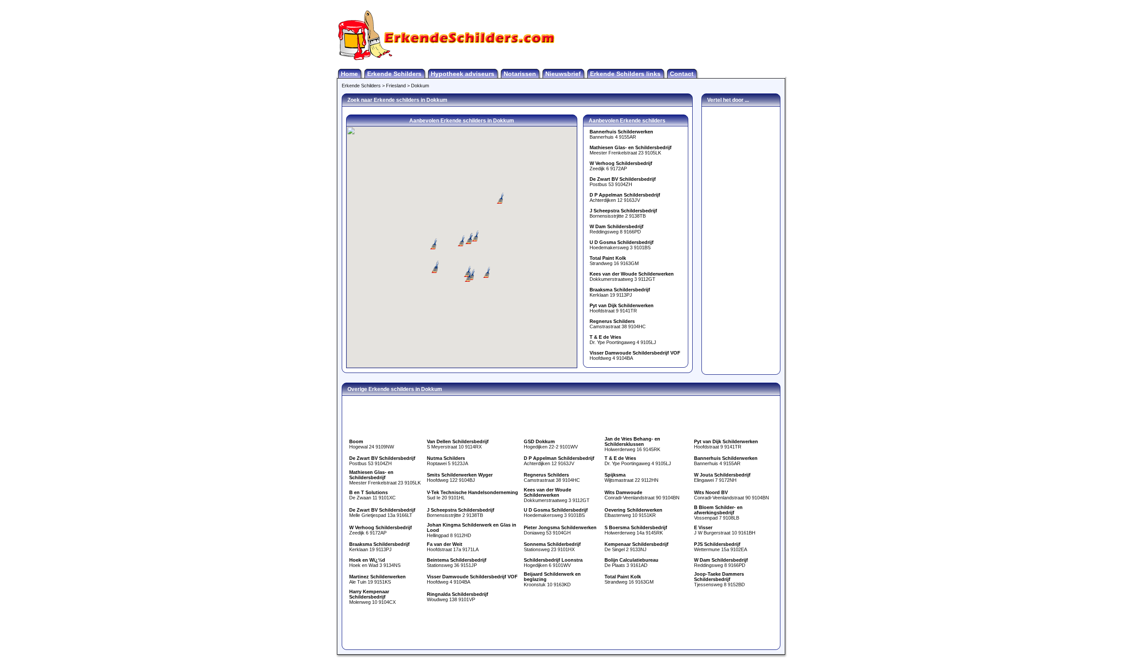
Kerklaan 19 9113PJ (620, 292)
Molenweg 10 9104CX (372, 597)
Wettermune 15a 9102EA (720, 546)
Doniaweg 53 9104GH (560, 530)
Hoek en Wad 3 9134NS (375, 562)
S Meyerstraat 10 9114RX (458, 444)
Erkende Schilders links (625, 73)
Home (349, 73)
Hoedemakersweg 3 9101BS (622, 245)
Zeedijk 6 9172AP (621, 166)
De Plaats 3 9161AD (631, 562)
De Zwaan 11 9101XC (372, 495)
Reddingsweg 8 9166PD (617, 229)
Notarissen (520, 73)
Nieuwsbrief (563, 73)
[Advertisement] (682, 35)
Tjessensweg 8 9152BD (719, 579)
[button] (432, 243)
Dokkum (420, 85)
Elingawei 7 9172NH (722, 477)
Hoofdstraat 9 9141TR (622, 308)
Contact (682, 73)
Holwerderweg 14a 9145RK (635, 530)
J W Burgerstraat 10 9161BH (724, 530)
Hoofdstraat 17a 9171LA (453, 546)
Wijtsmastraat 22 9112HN (631, 477)
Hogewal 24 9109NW (371, 444)
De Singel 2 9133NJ (636, 546)
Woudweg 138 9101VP (457, 597)
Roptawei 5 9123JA (447, 460)
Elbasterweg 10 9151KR (633, 512)
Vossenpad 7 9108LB (718, 512)
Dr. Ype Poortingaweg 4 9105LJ (623, 339)
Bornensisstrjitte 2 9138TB (623, 213)
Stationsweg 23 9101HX (552, 546)
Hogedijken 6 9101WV (553, 562)
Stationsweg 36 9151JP (456, 562)
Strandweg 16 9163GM (614, 260)
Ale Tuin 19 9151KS (377, 579)
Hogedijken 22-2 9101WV (551, 444)
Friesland (396, 85)
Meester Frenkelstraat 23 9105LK (631, 150)
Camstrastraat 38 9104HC (618, 324)
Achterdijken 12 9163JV (625, 197)
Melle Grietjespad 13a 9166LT (382, 512)
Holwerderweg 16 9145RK (632, 444)
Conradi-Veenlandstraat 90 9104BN (642, 495)
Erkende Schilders (394, 73)
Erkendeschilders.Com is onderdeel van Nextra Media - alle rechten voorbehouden (561, 660)
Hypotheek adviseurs (462, 73)
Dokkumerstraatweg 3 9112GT (632, 276)
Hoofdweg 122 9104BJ (460, 477)
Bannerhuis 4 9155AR (621, 134)
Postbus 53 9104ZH (623, 181)
